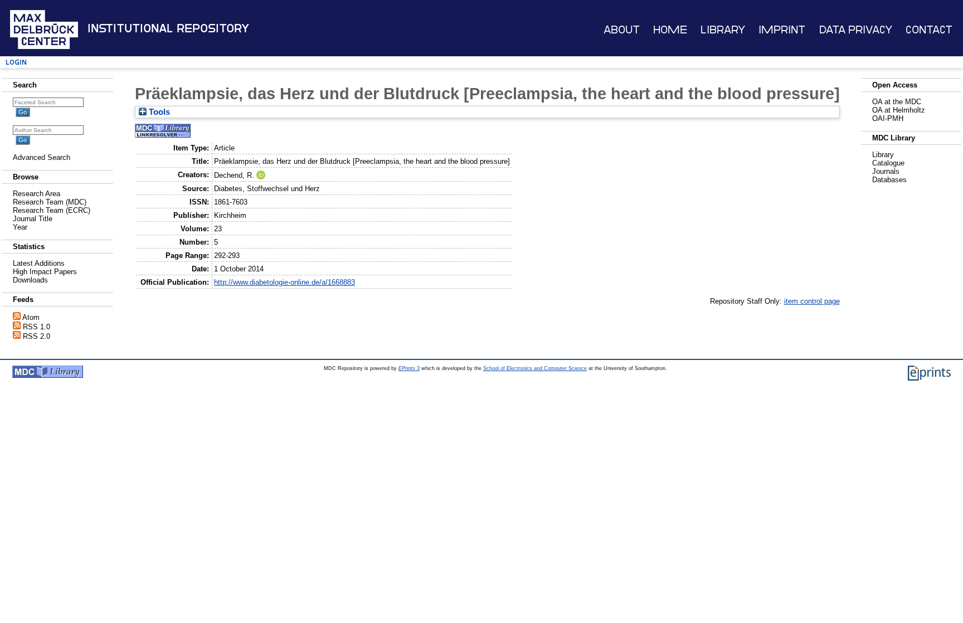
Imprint (781, 30)
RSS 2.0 (36, 336)
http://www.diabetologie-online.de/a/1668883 (284, 282)
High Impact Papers (45, 271)
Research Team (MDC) (49, 202)
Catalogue (888, 163)
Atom (31, 317)
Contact (929, 30)
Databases (889, 180)
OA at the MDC (896, 102)
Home (670, 30)
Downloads (30, 280)
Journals (885, 171)
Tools (158, 112)
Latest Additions (39, 263)
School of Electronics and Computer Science (535, 368)
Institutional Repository (168, 28)
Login (16, 62)
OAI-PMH (887, 118)
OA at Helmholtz (898, 110)
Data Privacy (855, 30)
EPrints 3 (409, 368)
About (622, 30)
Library (723, 30)
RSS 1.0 (36, 327)
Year (20, 227)
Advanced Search (41, 157)
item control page (812, 301)
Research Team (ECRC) (51, 210)
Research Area (36, 193)
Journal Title (32, 219)
